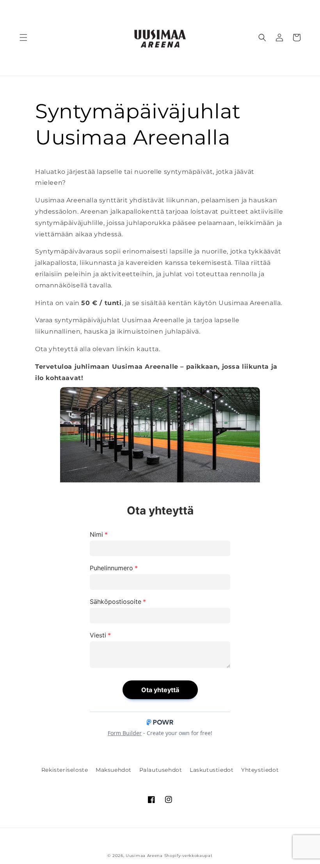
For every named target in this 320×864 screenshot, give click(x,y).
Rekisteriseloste (64, 769)
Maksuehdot (114, 769)
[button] (23, 37)
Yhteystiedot (260, 769)
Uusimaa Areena (144, 855)
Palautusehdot (160, 769)
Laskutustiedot (211, 769)
